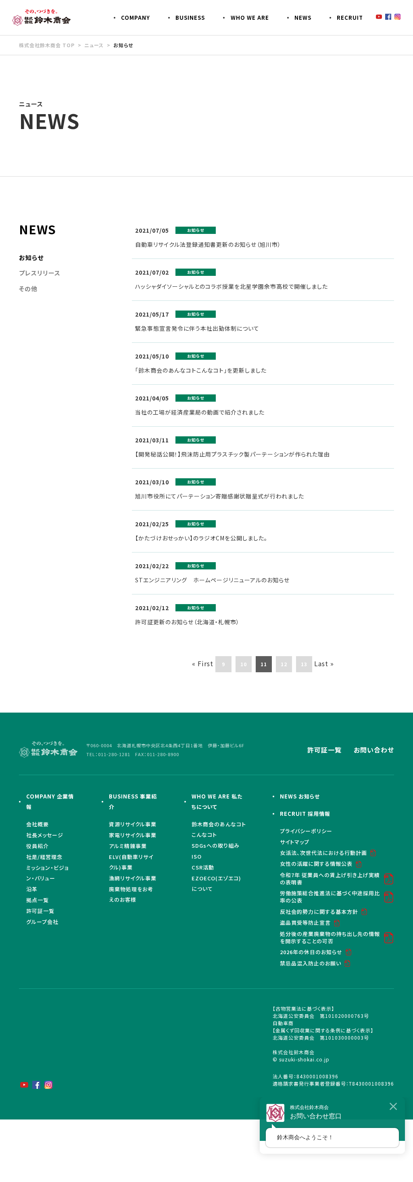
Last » (324, 663)
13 (304, 664)
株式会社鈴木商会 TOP (47, 45)
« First (202, 663)
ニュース (94, 45)
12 (284, 664)
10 (243, 664)
